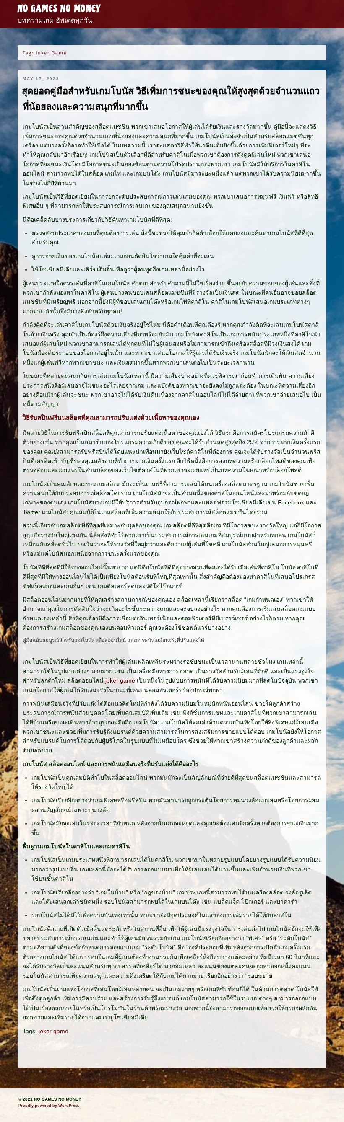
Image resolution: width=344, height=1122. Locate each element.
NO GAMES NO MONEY (59, 9)
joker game (120, 680)
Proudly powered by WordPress (48, 1106)
